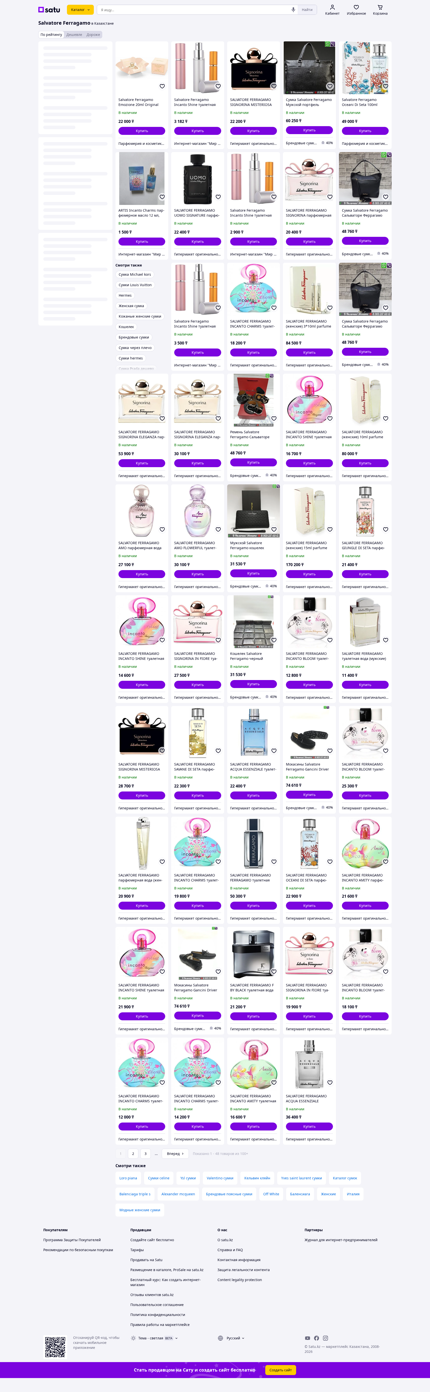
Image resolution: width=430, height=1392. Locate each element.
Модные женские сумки (139, 1210)
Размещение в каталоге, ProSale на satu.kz (167, 1269)
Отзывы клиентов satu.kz (152, 1294)
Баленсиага (300, 1194)
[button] (141, 131)
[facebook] (317, 1338)
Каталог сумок (345, 1178)
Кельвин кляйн (257, 1178)
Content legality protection (239, 1279)
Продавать (139, 1259)
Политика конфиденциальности (157, 1314)
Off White (271, 1194)
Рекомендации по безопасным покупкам (78, 1249)
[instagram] (325, 1338)
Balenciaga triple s (135, 1194)
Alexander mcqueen (178, 1194)
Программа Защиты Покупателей (72, 1239)
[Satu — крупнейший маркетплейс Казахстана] (49, 10)
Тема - (150, 1338)
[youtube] (308, 1338)
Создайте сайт (142, 1239)
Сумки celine (158, 1178)
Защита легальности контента (243, 1269)
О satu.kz (225, 1239)
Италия (353, 1194)
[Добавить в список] (162, 86)
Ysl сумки (188, 1178)
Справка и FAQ (230, 1249)
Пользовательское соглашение (157, 1304)
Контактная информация (239, 1259)
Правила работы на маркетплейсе (160, 1324)
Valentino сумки (220, 1178)
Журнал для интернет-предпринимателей (341, 1239)
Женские (328, 1194)
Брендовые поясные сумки (229, 1194)
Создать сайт (280, 1370)
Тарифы (137, 1249)
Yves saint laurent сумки (301, 1178)
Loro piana (128, 1178)
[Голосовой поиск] (293, 9)
